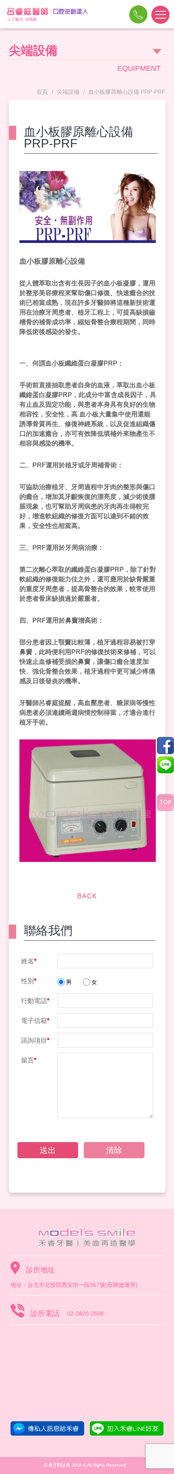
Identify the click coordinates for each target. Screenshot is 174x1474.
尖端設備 (68, 92)
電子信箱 (35, 1020)
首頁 (42, 92)
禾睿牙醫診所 (87, 1237)
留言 (28, 1060)
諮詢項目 (35, 1040)
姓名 (28, 961)
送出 (48, 1150)
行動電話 (35, 1000)
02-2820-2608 (138, 21)
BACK (87, 896)
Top (165, 802)
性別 (28, 981)
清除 (114, 1150)
